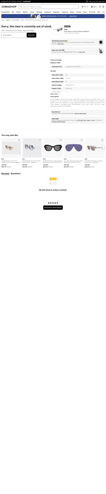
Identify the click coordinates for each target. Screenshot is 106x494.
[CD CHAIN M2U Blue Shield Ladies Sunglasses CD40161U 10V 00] (81, 140)
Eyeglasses (56, 12)
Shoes (85, 12)
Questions (15, 173)
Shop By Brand (5, 12)
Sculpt (22, 20)
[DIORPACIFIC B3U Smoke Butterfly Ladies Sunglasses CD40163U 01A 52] (60, 140)
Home (2, 20)
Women (18, 12)
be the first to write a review (53, 207)
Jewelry (32, 12)
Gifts (98, 12)
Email (88, 120)
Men (13, 12)
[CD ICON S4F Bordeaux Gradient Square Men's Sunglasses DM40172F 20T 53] (102, 140)
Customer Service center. (58, 121)
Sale (103, 12)
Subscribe (31, 35)
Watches (25, 12)
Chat (93, 120)
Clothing (78, 12)
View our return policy (80, 113)
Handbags (39, 12)
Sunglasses (47, 12)
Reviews (5, 173)
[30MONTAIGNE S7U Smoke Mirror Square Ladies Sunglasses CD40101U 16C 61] (39, 140)
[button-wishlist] (100, 7)
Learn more (60, 43)
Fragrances (65, 12)
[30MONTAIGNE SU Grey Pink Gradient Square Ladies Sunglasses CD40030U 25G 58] (19, 140)
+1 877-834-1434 (81, 120)
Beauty (72, 12)
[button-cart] (103, 7)
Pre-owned (92, 12)
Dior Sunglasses (15, 20)
